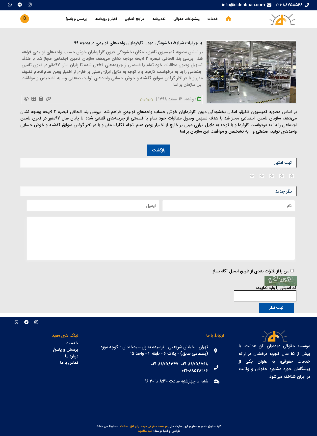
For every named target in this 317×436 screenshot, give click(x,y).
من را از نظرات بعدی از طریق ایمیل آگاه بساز (251, 271)
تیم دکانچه (145, 431)
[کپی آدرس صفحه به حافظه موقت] (48, 99)
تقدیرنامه (158, 19)
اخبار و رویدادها (106, 19)
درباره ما (71, 356)
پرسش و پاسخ (76, 19)
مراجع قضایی (134, 19)
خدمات (213, 19)
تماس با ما (69, 362)
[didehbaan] (282, 19)
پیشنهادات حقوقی (186, 19)
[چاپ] (41, 99)
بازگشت (158, 150)
